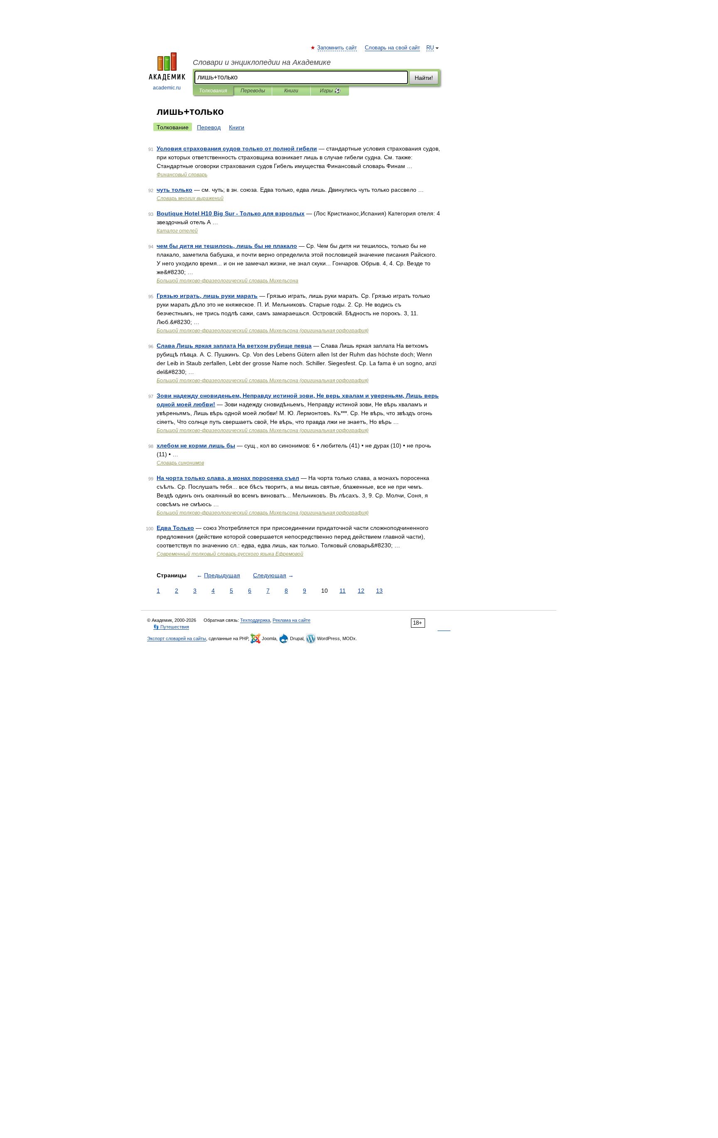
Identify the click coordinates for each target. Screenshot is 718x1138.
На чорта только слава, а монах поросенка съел (228, 478)
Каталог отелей (177, 231)
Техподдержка (255, 620)
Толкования (213, 91)
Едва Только (175, 527)
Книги (291, 91)
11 (342, 590)
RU (430, 48)
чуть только (174, 189)
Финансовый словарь (182, 175)
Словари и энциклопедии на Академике (262, 62)
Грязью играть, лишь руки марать (207, 295)
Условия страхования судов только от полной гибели (237, 148)
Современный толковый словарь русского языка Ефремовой (230, 554)
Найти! (424, 77)
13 (379, 590)
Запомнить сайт (337, 48)
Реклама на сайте (291, 620)
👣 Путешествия (171, 626)
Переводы (253, 91)
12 (361, 590)
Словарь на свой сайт (392, 48)
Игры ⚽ (330, 91)
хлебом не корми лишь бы (196, 445)
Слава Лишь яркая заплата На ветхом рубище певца (234, 345)
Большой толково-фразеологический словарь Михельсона (227, 281)
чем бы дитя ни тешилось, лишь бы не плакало (227, 245)
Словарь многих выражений (190, 198)
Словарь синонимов (180, 463)
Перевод (209, 127)
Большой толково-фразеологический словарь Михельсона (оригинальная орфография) (263, 331)
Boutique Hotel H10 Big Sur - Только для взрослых (231, 213)
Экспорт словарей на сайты (176, 638)
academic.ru (167, 88)
